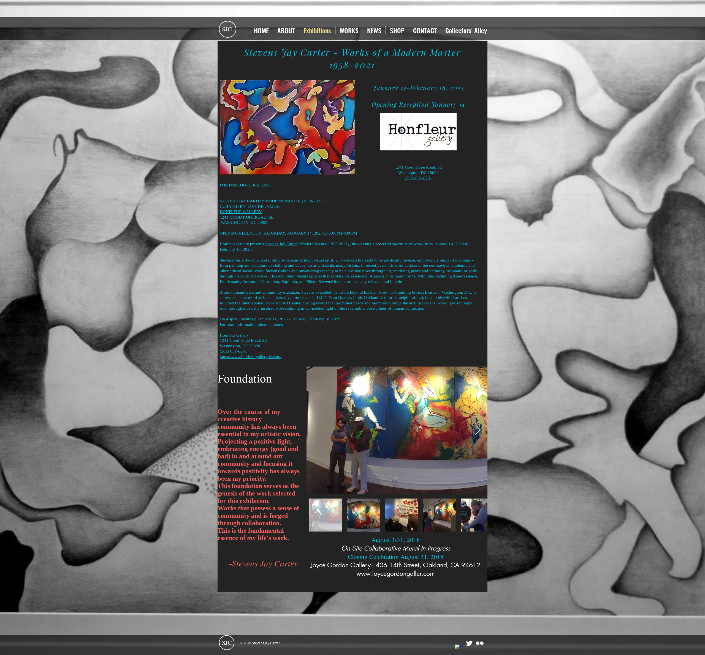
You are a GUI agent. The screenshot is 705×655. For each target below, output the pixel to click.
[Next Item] (478, 430)
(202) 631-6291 (418, 178)
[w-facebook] (459, 648)
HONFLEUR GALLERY (241, 212)
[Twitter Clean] (469, 643)
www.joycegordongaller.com (395, 573)
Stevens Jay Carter (281, 244)
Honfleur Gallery (234, 335)
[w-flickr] (480, 643)
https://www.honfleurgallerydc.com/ (250, 356)
